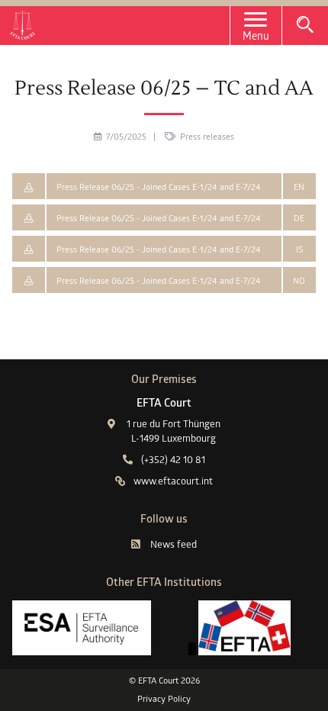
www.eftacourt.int (173, 480)
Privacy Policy (164, 699)
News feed (173, 544)
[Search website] (305, 24)
